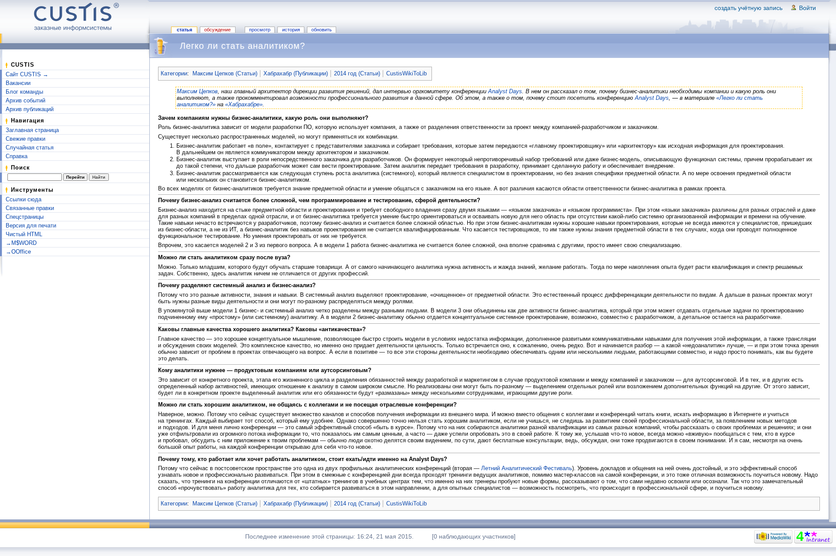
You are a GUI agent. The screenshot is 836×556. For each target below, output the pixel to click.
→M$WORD (21, 243)
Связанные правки (30, 208)
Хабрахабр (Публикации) (295, 73)
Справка (16, 156)
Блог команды (24, 91)
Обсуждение (217, 29)
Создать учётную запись (748, 7)
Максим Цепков (197, 91)
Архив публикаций (30, 109)
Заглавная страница (32, 130)
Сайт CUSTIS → (27, 74)
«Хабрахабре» (244, 104)
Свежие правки (25, 139)
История (291, 29)
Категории (174, 73)
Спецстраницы (25, 217)
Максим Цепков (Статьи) (224, 73)
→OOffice (18, 251)
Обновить (321, 29)
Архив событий (25, 100)
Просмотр (259, 29)
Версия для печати (31, 225)
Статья (184, 29)
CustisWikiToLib (406, 73)
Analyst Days (505, 91)
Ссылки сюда (23, 199)
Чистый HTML (24, 234)
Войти (807, 7)
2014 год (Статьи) (357, 73)
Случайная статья (30, 147)
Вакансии (18, 83)
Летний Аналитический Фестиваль (526, 468)
